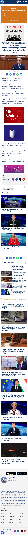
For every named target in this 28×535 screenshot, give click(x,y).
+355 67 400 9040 (12, 480)
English (4, 187)
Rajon (2, 522)
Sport (10, 519)
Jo (4, 15)
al (15, 187)
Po (4, 13)
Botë (10, 513)
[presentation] (24, 263)
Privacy (3, 508)
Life (20, 522)
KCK (4, 189)
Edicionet (21, 516)
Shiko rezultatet (14, 20)
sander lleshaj (10, 189)
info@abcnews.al (12, 479)
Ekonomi (11, 522)
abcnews (10, 187)
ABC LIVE (21, 1)
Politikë (2, 519)
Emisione (21, 513)
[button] (2, 532)
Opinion (3, 513)
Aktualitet (3, 516)
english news (21, 187)
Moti (20, 519)
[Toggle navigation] (25, 2)
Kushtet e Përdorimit (10, 508)
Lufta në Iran (12, 516)
